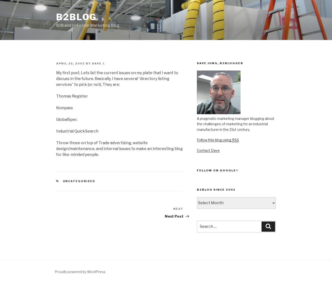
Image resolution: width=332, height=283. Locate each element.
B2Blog (76, 17)
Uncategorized (79, 181)
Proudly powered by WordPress (80, 272)
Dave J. (98, 63)
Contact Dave (208, 150)
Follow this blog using (218, 140)
